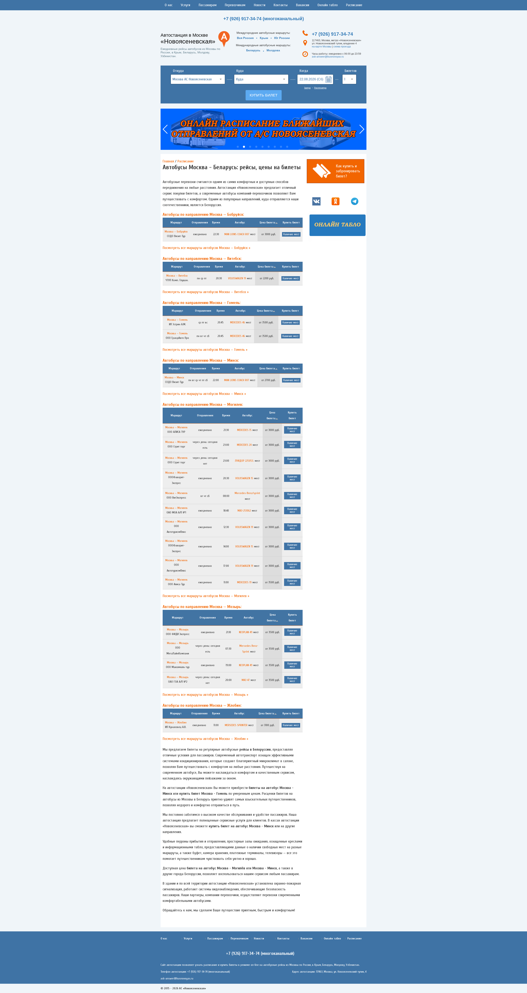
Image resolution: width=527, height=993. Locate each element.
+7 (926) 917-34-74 (332, 34)
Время (216, 222)
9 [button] (287, 147)
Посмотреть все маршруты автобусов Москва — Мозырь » (205, 695)
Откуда (178, 71)
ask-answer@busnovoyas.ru (328, 56)
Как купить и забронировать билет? (348, 171)
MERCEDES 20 (244, 445)
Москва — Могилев (176, 427)
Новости (259, 5)
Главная (168, 161)
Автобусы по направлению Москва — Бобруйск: (203, 214)
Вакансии (302, 5)
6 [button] (269, 147)
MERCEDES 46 (237, 322)
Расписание (354, 5)
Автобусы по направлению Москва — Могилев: (203, 404)
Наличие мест (291, 234)
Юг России (282, 38)
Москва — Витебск (177, 275)
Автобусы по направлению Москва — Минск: (201, 360)
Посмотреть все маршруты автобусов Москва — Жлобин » (205, 739)
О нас (169, 5)
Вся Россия (245, 38)
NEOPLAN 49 (245, 632)
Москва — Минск (174, 377)
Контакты (281, 5)
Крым (264, 38)
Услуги (185, 5)
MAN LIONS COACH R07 (236, 234)
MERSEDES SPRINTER (236, 725)
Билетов (351, 71)
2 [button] (244, 147)
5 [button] (262, 147)
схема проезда (342, 46)
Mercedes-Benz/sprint (247, 493)
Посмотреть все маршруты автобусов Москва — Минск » (204, 394)
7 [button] (275, 147)
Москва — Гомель (177, 320)
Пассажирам (208, 5)
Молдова (273, 50)
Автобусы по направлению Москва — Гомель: (201, 302)
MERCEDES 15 (244, 430)
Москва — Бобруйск (176, 231)
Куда (240, 71)
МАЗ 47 (246, 680)
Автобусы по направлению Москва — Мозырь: (202, 606)
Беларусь (253, 50)
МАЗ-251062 (244, 510)
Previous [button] (165, 129)
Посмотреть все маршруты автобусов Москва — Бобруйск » (206, 248)
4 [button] (256, 147)
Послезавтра (320, 87)
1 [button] (238, 147)
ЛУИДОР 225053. (244, 460)
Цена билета (267, 222)
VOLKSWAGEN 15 (244, 478)
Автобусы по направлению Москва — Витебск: (202, 258)
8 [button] (281, 147)
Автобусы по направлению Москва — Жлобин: (202, 705)
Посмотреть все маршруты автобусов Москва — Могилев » (206, 596)
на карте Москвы (321, 46)
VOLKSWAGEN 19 (237, 278)
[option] (263, 129)
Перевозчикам (235, 5)
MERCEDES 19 (244, 582)
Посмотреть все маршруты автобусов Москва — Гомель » (205, 349)
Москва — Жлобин (176, 722)
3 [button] (250, 147)
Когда (304, 71)
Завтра (307, 87)
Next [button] (361, 129)
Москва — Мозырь (178, 629)
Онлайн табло (327, 5)
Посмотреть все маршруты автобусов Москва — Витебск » (206, 292)
